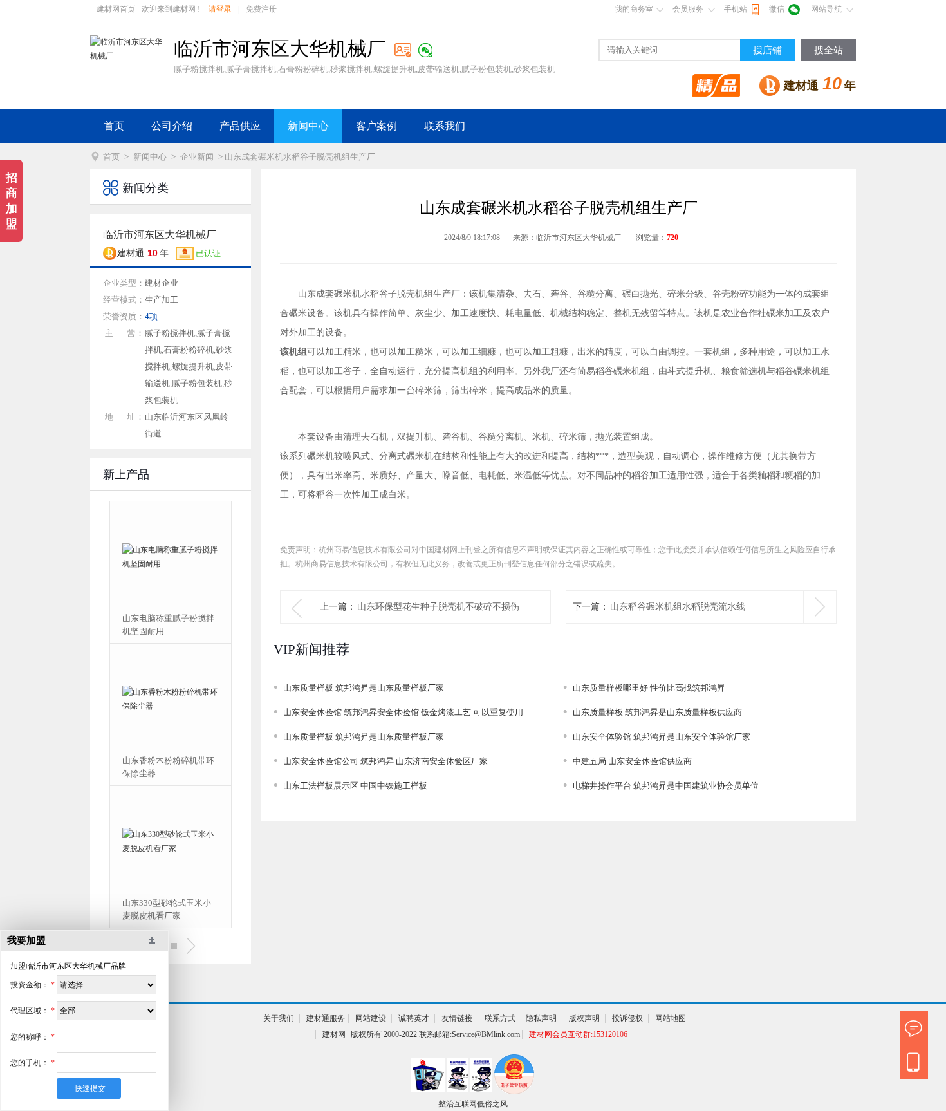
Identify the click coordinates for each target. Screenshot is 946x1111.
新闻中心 (308, 125)
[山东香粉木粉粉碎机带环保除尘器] (170, 699)
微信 (776, 9)
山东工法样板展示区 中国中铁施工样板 (355, 785)
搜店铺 (767, 50)
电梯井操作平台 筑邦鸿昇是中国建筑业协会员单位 (666, 785)
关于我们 (278, 1018)
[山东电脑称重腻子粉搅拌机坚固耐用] (170, 556)
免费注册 (261, 9)
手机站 (735, 9)
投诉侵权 (627, 1018)
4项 (151, 316)
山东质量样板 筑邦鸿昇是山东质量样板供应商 (657, 712)
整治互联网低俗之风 (473, 1103)
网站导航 (826, 9)
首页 (114, 125)
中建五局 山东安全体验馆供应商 (632, 761)
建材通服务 (325, 1018)
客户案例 (376, 125)
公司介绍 (171, 125)
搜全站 (828, 50)
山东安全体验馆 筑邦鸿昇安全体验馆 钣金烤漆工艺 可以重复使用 (403, 712)
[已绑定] (425, 50)
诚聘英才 (413, 1018)
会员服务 (687, 9)
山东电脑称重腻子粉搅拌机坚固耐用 (168, 624)
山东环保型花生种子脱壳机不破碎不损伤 (438, 607)
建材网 (334, 1034)
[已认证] (403, 50)
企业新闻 (197, 157)
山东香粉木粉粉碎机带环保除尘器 (168, 767)
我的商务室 (634, 9)
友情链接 (456, 1018)
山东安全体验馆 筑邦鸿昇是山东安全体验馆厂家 (661, 737)
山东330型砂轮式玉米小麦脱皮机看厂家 (166, 909)
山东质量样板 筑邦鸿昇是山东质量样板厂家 (363, 688)
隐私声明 (541, 1018)
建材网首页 (116, 9)
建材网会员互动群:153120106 (578, 1034)
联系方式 (500, 1018)
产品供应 (240, 125)
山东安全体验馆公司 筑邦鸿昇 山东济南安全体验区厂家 (385, 761)
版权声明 (584, 1018)
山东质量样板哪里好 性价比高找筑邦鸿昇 (649, 688)
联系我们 (444, 125)
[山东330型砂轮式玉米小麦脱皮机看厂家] (170, 841)
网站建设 (370, 1018)
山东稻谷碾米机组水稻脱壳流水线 (677, 607)
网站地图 (670, 1018)
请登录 (220, 9)
